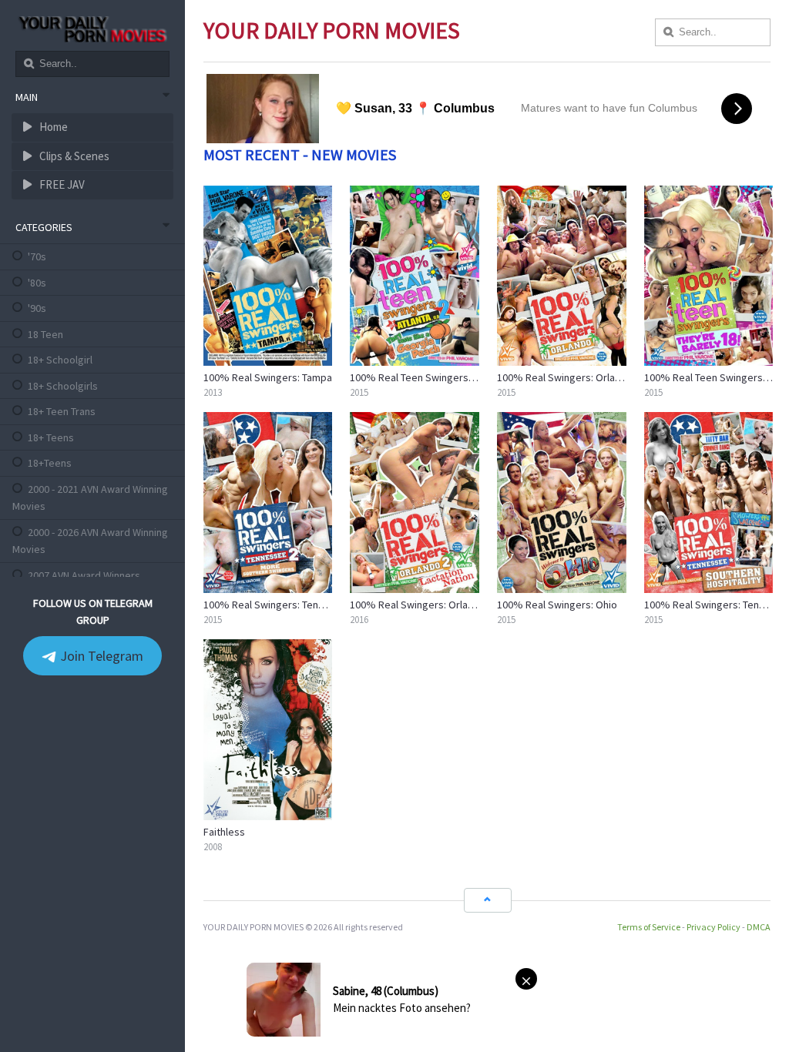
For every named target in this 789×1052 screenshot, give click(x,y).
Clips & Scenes (73, 156)
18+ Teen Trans (62, 411)
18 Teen (45, 334)
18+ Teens (51, 437)
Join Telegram (100, 656)
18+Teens (50, 463)
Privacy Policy (713, 927)
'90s (37, 308)
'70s (37, 256)
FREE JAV (61, 184)
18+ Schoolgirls (63, 386)
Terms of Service (648, 927)
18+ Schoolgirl (60, 360)
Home (52, 126)
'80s (37, 283)
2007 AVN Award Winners (84, 575)
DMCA (759, 927)
